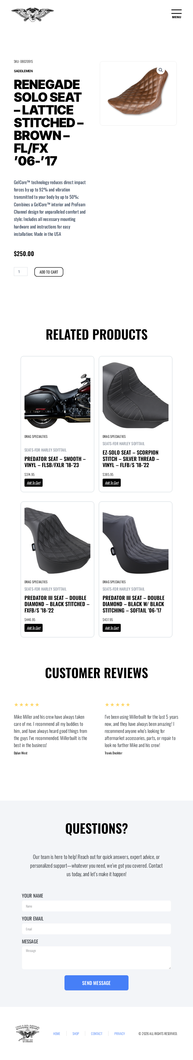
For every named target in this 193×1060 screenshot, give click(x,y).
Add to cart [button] (33, 482)
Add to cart (49, 272)
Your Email (33, 918)
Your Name (32, 895)
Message (30, 941)
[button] (161, 70)
